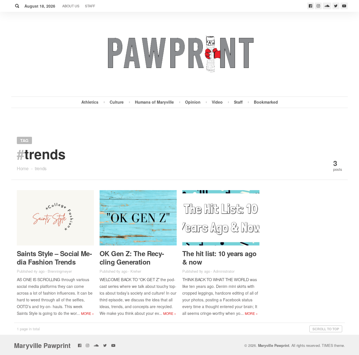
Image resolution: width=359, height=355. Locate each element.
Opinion (193, 102)
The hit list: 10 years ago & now (219, 258)
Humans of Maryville (154, 102)
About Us (70, 5)
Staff (90, 5)
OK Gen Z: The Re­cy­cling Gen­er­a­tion (132, 258)
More (87, 313)
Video (217, 102)
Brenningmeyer (60, 271)
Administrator (223, 271)
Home (23, 168)
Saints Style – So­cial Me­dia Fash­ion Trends (54, 258)
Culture (117, 102)
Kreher (135, 271)
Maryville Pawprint (42, 345)
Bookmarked (266, 102)
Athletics (89, 102)
